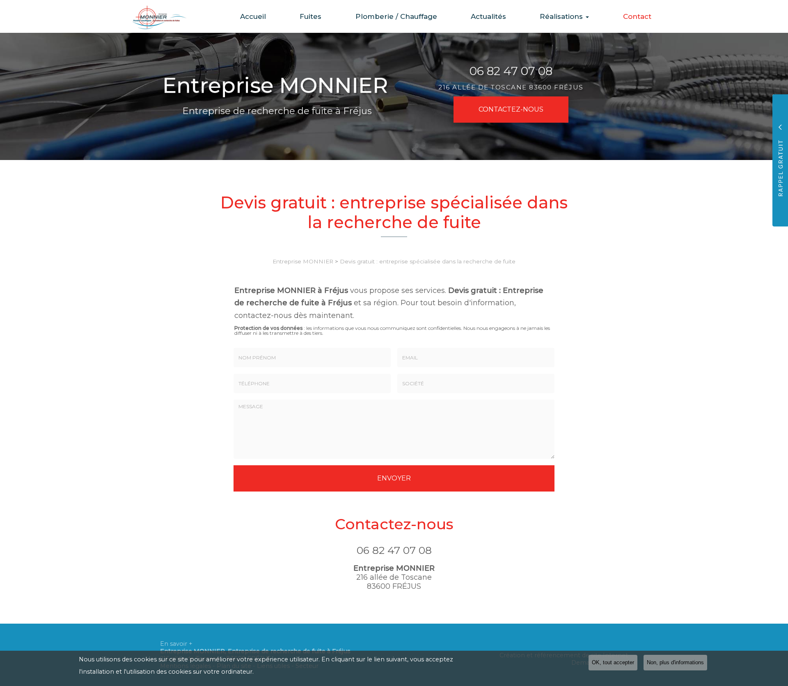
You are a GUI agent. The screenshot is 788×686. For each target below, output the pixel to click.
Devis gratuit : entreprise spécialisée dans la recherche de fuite (427, 261)
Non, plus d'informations (675, 662)
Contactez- (511, 109)
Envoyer (394, 478)
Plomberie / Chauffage (396, 16)
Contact (637, 16)
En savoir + (176, 643)
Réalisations (562, 16)
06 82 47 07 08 (511, 71)
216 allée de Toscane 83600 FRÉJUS (510, 87)
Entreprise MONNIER (303, 261)
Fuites (310, 16)
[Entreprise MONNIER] (154, 16)
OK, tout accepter (613, 662)
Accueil (253, 16)
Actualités (488, 16)
